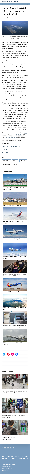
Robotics (23, 160)
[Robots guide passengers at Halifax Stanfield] (15, 405)
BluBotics (19, 135)
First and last (23, 459)
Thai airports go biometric (9, 437)
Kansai (15, 160)
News (3, 456)
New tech (5, 459)
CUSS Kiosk (6, 160)
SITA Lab (4, 149)
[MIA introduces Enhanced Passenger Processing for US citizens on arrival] (15, 381)
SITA (15, 164)
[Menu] (3, 4)
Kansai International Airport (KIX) (12, 146)
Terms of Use (5, 470)
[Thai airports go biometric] (15, 427)
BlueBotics (5, 152)
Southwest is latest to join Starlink (11, 291)
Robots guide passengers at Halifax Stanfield (13, 415)
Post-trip (25, 456)
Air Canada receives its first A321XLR (12, 205)
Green (13, 459)
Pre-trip (10, 456)
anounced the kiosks (11, 137)
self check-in (6, 164)
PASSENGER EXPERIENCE (13, 1)
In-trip (17, 456)
